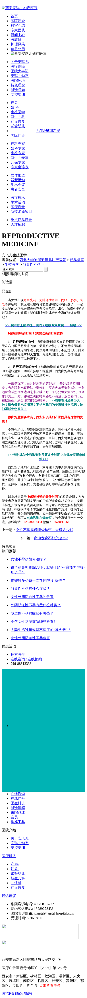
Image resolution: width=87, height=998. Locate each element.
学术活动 (18, 202)
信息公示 (18, 49)
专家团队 (18, 30)
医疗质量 (18, 207)
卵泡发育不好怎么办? (51, 538)
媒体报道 (18, 175)
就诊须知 (18, 90)
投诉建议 (9, 896)
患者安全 (18, 189)
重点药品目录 (21, 220)
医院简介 (18, 21)
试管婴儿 (18, 126)
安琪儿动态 (20, 76)
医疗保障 (18, 66)
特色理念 (18, 85)
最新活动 (18, 180)
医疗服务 (9, 856)
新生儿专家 (20, 158)
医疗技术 (18, 197)
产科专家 (18, 144)
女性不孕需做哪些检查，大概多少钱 (44, 530)
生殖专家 (18, 153)
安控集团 (18, 94)
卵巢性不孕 (32, 264)
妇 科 (15, 107)
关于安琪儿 (20, 62)
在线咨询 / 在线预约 (26, 659)
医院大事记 (20, 71)
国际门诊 (18, 135)
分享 (8, 291)
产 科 (15, 103)
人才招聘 (18, 224)
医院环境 (18, 80)
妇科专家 (18, 148)
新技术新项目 (21, 211)
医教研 (16, 39)
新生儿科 (18, 117)
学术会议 (18, 185)
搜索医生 (18, 654)
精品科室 (77, 260)
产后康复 (18, 121)
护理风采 (18, 44)
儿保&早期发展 (48, 131)
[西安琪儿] (19, 8)
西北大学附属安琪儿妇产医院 (43, 260)
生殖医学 (18, 112)
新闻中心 (18, 35)
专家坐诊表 (20, 167)
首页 (14, 16)
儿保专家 (18, 162)
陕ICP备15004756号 (17, 994)
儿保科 (16, 883)
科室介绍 (18, 25)
